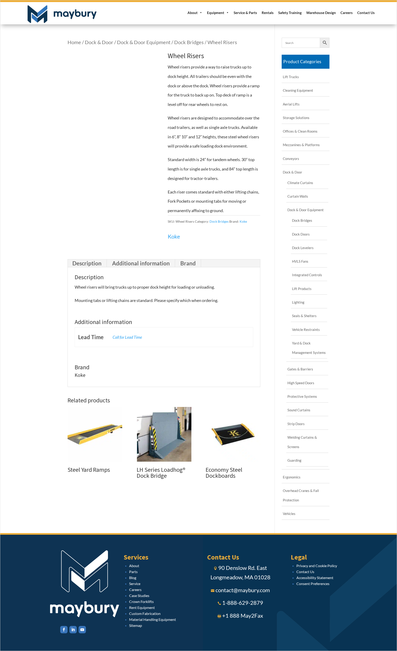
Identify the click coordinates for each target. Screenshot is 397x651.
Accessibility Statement (314, 577)
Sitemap (135, 625)
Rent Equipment (142, 607)
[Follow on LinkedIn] (73, 629)
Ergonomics (292, 477)
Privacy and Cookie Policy (316, 565)
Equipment (215, 13)
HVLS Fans (300, 261)
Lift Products (302, 289)
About (192, 13)
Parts (133, 571)
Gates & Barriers (300, 369)
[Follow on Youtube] (82, 629)
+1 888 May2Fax (242, 615)
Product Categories (302, 61)
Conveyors (291, 158)
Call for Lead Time (127, 337)
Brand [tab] (188, 263)
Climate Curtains (300, 183)
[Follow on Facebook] (64, 629)
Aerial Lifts (291, 104)
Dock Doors (301, 234)
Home (74, 42)
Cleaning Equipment (298, 90)
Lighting (298, 302)
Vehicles (289, 514)
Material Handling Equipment (152, 619)
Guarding (294, 460)
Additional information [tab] (141, 263)
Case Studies (139, 595)
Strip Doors (296, 424)
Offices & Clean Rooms (300, 131)
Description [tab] (87, 263)
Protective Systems (302, 396)
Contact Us (366, 13)
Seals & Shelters (304, 316)
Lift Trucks (291, 77)
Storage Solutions (296, 118)
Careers (346, 13)
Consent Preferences (312, 583)
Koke (243, 221)
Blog (132, 577)
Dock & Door (99, 42)
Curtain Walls (297, 196)
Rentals (268, 13)
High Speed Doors (300, 383)
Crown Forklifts (141, 601)
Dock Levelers (303, 248)
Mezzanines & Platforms (301, 145)
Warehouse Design (321, 13)
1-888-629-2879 (242, 602)
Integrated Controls (307, 275)
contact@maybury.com (243, 590)
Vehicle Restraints (306, 329)
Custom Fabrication (145, 613)
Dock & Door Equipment (143, 42)
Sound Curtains (298, 410)
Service (134, 583)
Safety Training (290, 13)
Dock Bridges (189, 42)
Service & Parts (245, 13)
